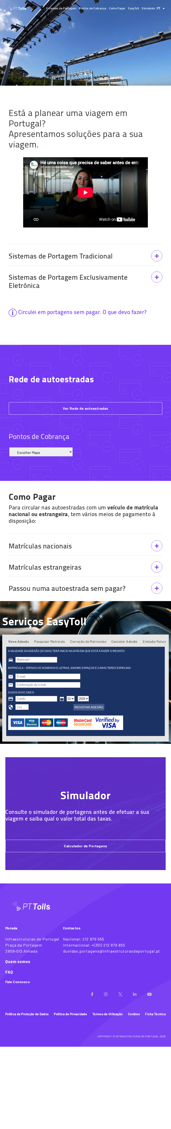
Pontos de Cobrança (92, 8)
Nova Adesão (18, 641)
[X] (125, 992)
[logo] (17, 8)
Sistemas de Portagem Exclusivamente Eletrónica (68, 281)
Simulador (148, 8)
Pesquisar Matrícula (49, 641)
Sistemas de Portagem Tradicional (61, 256)
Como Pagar (117, 8)
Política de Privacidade (70, 1014)
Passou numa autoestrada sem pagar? (67, 588)
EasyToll (133, 8)
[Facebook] (97, 992)
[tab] (18, 643)
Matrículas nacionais (40, 546)
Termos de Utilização (107, 1014)
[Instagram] (111, 992)
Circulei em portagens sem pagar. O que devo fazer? (82, 312)
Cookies (134, 1014)
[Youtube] (154, 992)
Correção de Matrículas (88, 641)
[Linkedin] (140, 992)
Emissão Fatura (155, 641)
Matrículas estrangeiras (45, 567)
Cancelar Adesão (124, 641)
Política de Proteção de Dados (27, 1014)
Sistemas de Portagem (61, 8)
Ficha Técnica (155, 1014)
